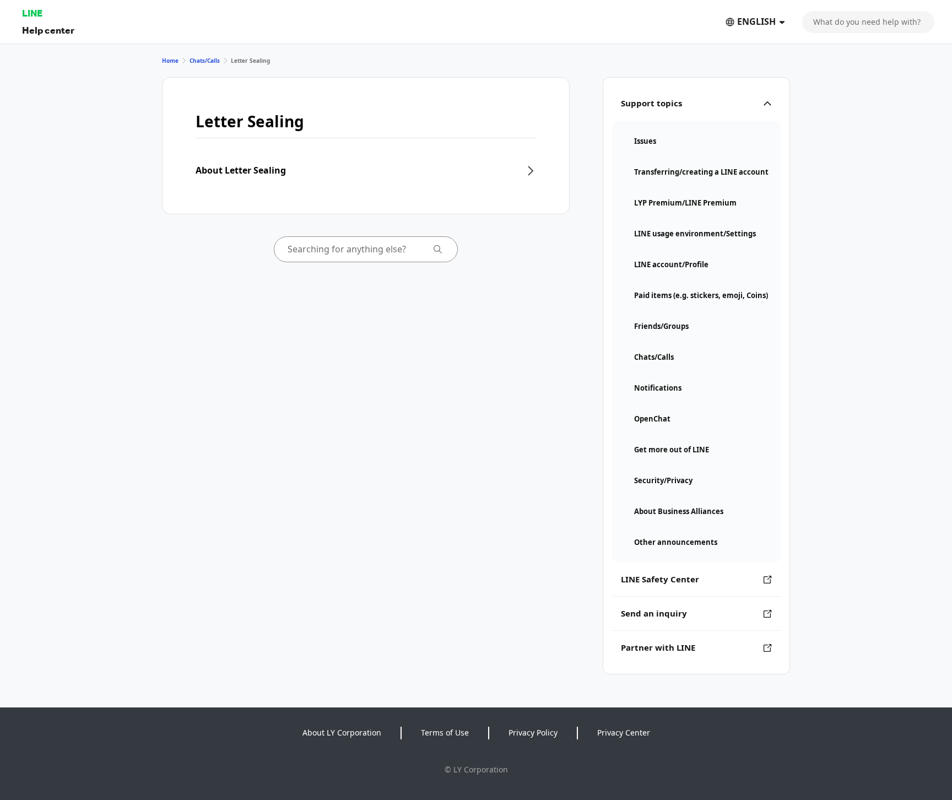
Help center (48, 30)
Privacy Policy (533, 732)
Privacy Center (623, 732)
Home (170, 60)
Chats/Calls (205, 60)
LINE (32, 13)
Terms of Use (445, 732)
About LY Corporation (341, 732)
